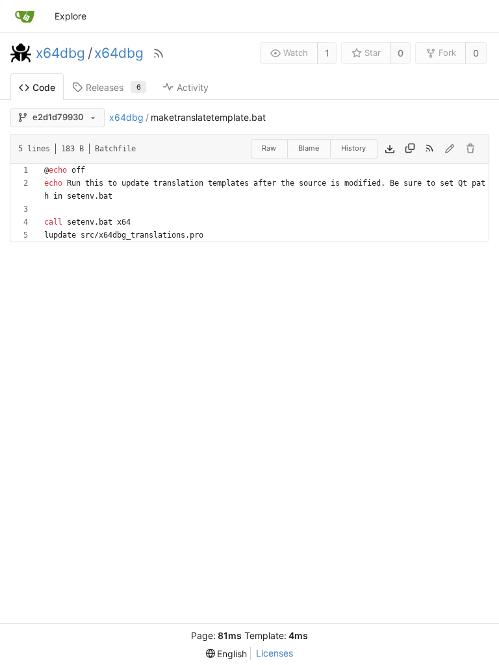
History (353, 148)
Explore (70, 15)
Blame (308, 148)
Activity (193, 87)
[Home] (24, 16)
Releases (113, 87)
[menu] (227, 653)
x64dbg (60, 53)
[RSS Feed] (158, 53)
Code (43, 87)
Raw (269, 148)
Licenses (274, 653)
